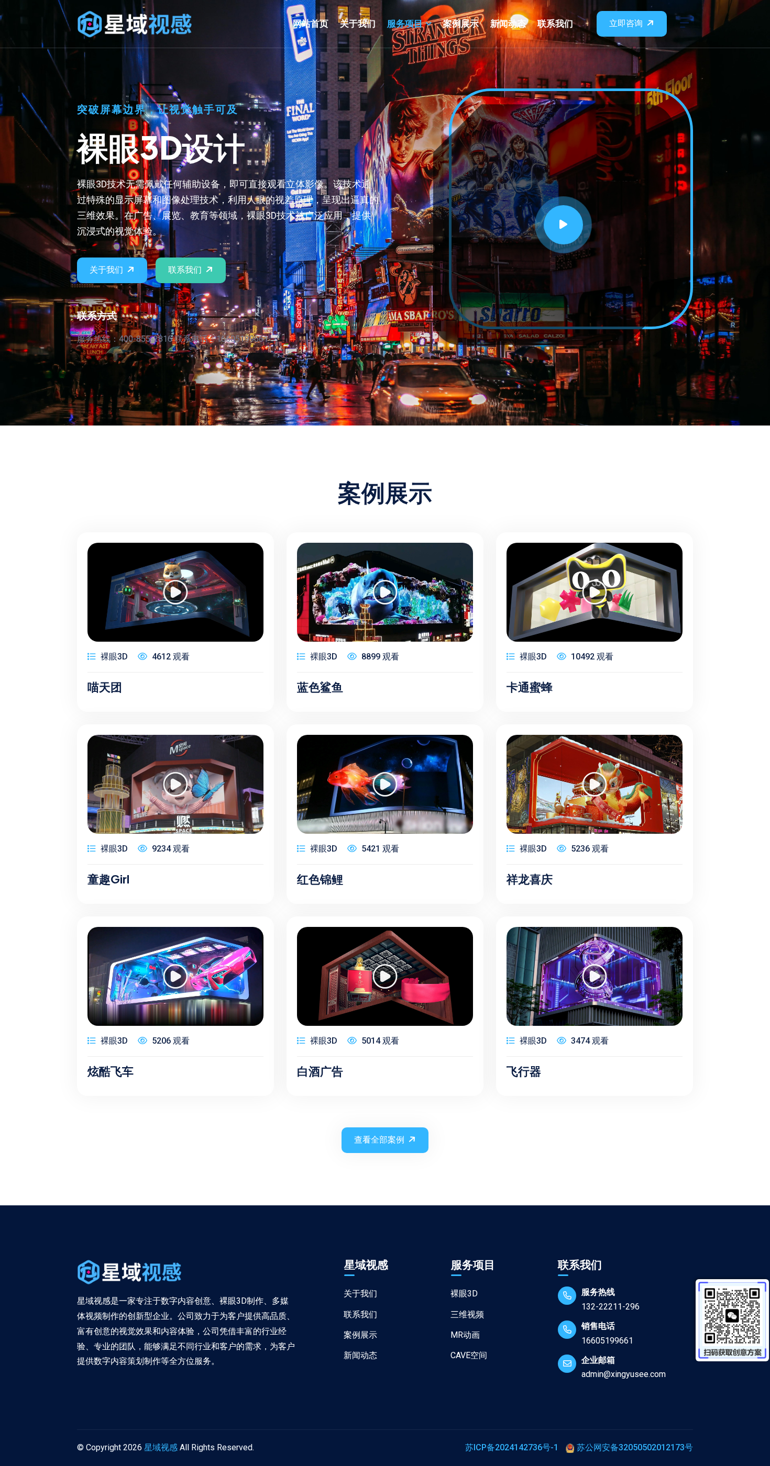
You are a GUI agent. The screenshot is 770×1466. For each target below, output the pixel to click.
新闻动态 (508, 23)
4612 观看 (170, 657)
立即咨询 (626, 23)
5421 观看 (379, 849)
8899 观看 (379, 657)
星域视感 (161, 1447)
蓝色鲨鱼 (320, 686)
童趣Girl (108, 879)
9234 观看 (170, 849)
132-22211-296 (610, 1307)
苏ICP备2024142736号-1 (511, 1447)
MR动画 (465, 1335)
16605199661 (607, 1341)
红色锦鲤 (320, 879)
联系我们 (555, 23)
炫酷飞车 (110, 1071)
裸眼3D (113, 657)
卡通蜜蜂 (530, 686)
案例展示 (461, 23)
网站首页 (310, 23)
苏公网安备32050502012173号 (635, 1447)
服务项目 (405, 23)
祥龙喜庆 (530, 879)
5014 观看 (379, 1041)
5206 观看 (170, 1041)
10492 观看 (591, 657)
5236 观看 (589, 849)
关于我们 (358, 23)
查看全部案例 (379, 1140)
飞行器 (524, 1071)
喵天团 (104, 686)
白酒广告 (320, 1071)
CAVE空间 (468, 1355)
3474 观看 (589, 1041)
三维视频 (467, 1314)
